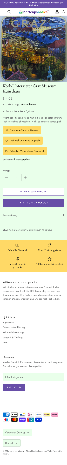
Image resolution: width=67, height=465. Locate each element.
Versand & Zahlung (13, 337)
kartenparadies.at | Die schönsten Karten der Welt (30, 451)
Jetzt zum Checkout (33, 202)
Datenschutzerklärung (14, 327)
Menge (6, 170)
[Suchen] (10, 11)
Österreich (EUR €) (15, 432)
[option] (33, 49)
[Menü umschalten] (3, 11)
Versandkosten (28, 104)
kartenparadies (22, 159)
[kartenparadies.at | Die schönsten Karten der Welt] (33, 12)
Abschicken (14, 387)
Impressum (8, 322)
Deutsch (9, 443)
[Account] (56, 11)
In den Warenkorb (33, 191)
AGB (5, 342)
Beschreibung (10, 215)
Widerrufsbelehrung (13, 332)
